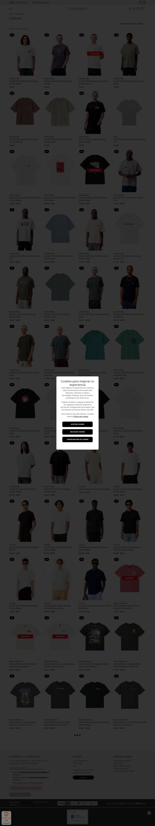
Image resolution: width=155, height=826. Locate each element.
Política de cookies (80, 416)
